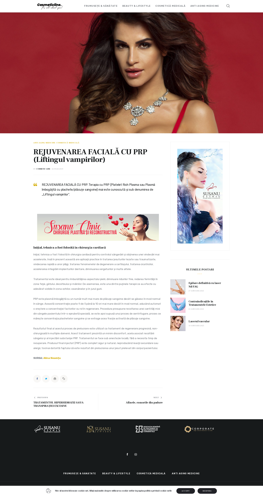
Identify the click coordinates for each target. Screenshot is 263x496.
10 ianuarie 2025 (196, 326)
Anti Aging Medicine (44, 143)
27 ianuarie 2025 (196, 291)
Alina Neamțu (52, 357)
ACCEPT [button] (186, 491)
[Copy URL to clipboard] (64, 378)
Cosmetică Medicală (67, 143)
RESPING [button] (207, 491)
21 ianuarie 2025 (196, 309)
